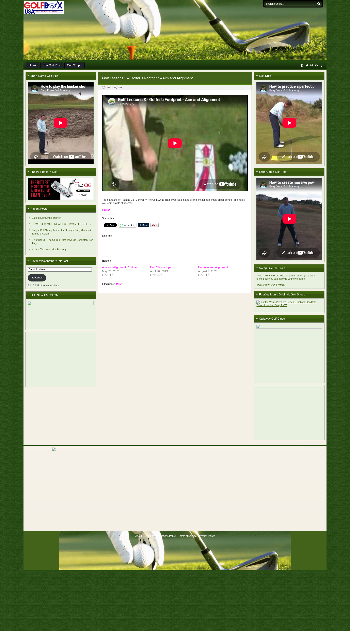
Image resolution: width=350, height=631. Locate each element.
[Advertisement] (61, 359)
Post (119, 284)
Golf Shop (73, 65)
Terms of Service (187, 536)
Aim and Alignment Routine (119, 267)
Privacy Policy (207, 536)
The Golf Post (52, 65)
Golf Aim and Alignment (213, 267)
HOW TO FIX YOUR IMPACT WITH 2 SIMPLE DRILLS (61, 224)
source (106, 210)
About (138, 536)
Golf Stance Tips (160, 267)
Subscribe (37, 277)
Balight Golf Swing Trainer (46, 217)
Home (32, 65)
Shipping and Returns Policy (160, 536)
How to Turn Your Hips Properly (49, 249)
